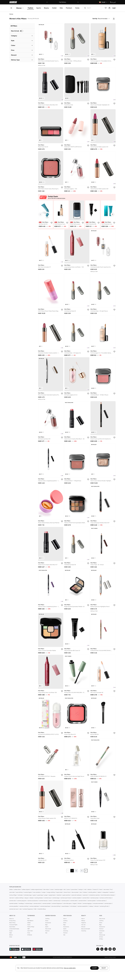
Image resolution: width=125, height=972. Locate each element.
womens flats (85, 897)
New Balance (30, 920)
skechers (59, 895)
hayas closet (59, 892)
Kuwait (10, 930)
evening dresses (39, 897)
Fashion (30, 8)
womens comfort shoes (105, 897)
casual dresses (65, 906)
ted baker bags (28, 895)
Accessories (48, 922)
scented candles (13, 903)
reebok (99, 892)
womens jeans (108, 903)
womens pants (65, 900)
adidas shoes (17, 889)
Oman (10, 936)
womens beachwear (45, 906)
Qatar (10, 932)
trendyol (81, 889)
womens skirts (73, 900)
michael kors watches (94, 895)
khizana (85, 892)
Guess (28, 924)
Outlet (54, 8)
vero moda (106, 889)
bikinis (50, 900)
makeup (91, 906)
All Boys (101, 939)
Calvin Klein (30, 930)
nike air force (67, 892)
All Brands (29, 934)
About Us (11, 918)
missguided (105, 892)
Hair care (83, 924)
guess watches (66, 895)
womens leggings (87, 903)
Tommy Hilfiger (30, 926)
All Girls (101, 936)
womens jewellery (13, 906)
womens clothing (24, 906)
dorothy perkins (92, 892)
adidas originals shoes (36, 889)
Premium (69, 8)
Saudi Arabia (12, 926)
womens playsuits (21, 900)
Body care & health (85, 928)
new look (11, 897)
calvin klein (12, 892)
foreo (100, 889)
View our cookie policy (70, 968)
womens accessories (33, 900)
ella (64, 889)
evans (52, 889)
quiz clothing (19, 892)
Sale (46, 932)
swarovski (85, 895)
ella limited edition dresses (107, 895)
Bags (46, 924)
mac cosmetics (37, 892)
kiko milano (46, 889)
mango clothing (51, 892)
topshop (112, 892)
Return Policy (12, 922)
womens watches (101, 900)
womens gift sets (104, 906)
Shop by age (102, 934)
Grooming (65, 930)
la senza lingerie (28, 892)
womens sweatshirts (83, 906)
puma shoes (74, 889)
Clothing (47, 918)
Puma (28, 932)
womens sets (12, 900)
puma (68, 889)
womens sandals (47, 903)
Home (77, 8)
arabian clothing (19, 897)
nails (20, 909)
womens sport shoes (66, 897)
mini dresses (73, 906)
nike (85, 889)
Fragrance (83, 922)
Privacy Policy (12, 920)
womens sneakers (76, 897)
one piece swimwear (98, 903)
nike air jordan (75, 892)
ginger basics (52, 895)
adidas (11, 889)
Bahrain (11, 934)
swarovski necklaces (76, 895)
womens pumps (94, 897)
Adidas (29, 922)
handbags (21, 903)
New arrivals (48, 928)
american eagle (58, 889)
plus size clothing (56, 906)
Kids (61, 8)
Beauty (46, 8)
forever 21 (95, 889)
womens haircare (43, 900)
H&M (28, 928)
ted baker (20, 895)
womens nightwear (34, 906)
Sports (38, 8)
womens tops (47, 897)
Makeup (83, 920)
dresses (31, 897)
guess (34, 895)
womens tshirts (82, 900)
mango (43, 892)
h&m (35, 909)
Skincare (83, 926)
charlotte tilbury (42, 909)
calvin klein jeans (67, 903)
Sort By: (95, 18)
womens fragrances (57, 903)
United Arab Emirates (14, 928)
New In (65, 918)
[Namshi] (13, 2)
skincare (96, 906)
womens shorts (37, 903)
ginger (46, 895)
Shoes (46, 920)
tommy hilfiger (13, 895)
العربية (114, 2)
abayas (26, 897)
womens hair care (13, 909)
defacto (90, 889)
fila (111, 889)
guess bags (40, 895)
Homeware (101, 930)
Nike (28, 918)
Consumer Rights (13, 924)
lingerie (74, 903)
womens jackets (92, 900)
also (81, 892)
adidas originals (26, 889)
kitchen (79, 903)
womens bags (55, 897)
